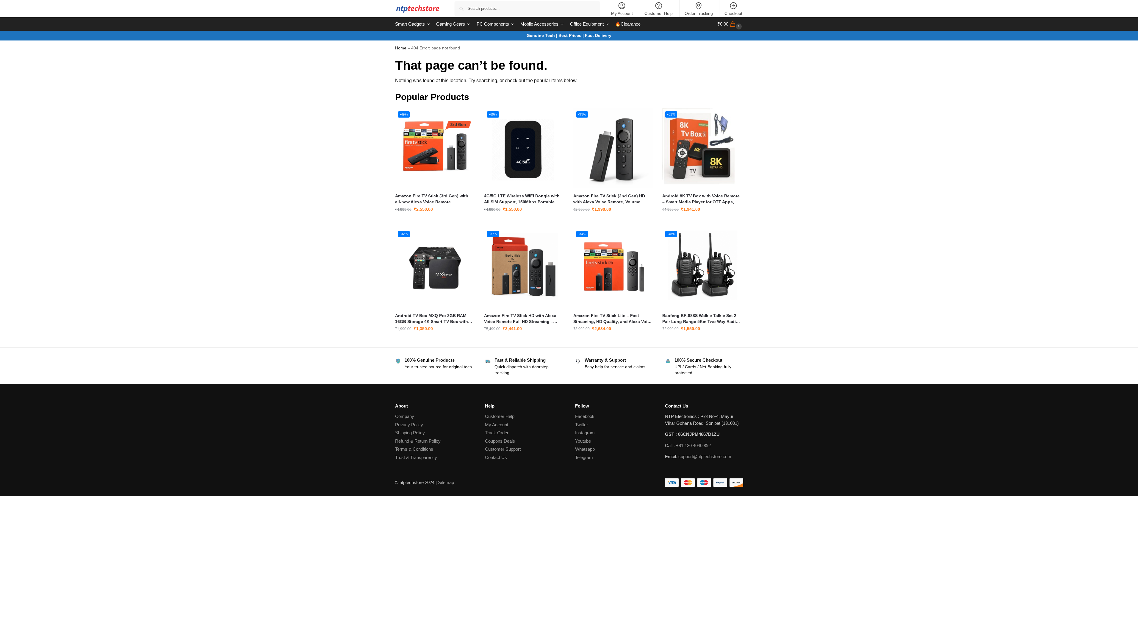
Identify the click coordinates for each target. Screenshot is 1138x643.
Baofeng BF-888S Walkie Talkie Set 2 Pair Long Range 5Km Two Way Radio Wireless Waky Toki (700, 318)
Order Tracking (699, 13)
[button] (730, 24)
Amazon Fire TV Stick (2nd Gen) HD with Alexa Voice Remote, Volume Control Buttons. (609, 199)
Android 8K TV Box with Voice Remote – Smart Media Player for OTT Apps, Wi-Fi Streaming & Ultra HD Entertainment (702, 199)
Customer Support (503, 449)
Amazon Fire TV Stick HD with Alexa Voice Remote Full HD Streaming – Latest (520, 318)
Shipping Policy (410, 432)
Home (400, 48)
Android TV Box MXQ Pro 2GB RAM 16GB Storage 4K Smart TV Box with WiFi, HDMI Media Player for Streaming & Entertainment (434, 318)
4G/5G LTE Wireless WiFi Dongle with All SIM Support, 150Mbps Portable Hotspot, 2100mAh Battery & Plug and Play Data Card (522, 199)
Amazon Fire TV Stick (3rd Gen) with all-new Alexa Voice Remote (431, 198)
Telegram (584, 457)
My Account (622, 13)
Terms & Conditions (414, 449)
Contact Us (496, 457)
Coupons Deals (500, 441)
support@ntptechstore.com (704, 456)
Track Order (496, 432)
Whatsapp (585, 449)
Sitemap (446, 482)
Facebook (584, 416)
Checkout (733, 13)
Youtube (583, 441)
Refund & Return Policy (418, 441)
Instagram (585, 432)
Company (404, 416)
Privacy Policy (409, 424)
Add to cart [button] (435, 222)
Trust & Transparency (416, 457)
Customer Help (658, 13)
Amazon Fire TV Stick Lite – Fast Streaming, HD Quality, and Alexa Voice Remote (612, 318)
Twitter (581, 424)
